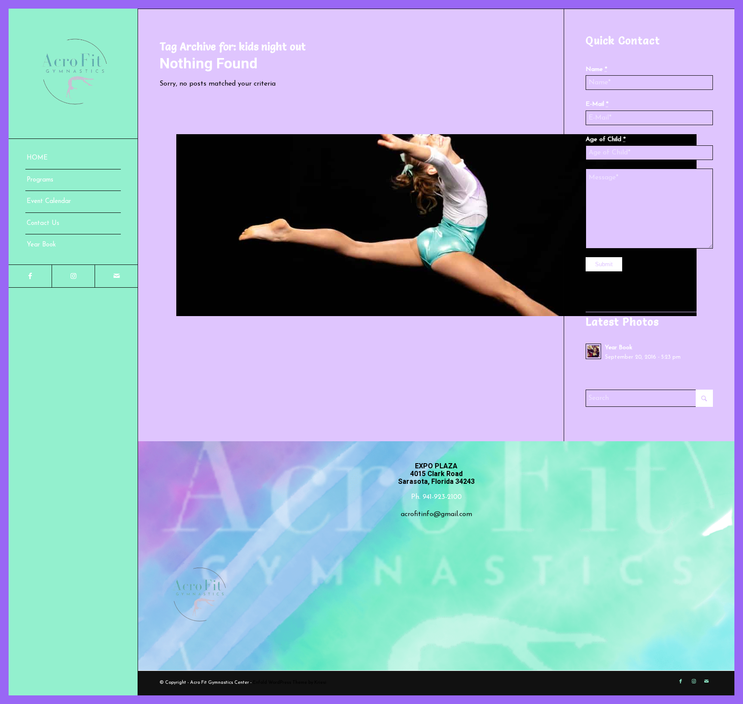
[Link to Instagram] (73, 276)
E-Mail (597, 104)
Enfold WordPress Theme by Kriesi (289, 682)
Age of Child (606, 139)
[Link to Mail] (116, 276)
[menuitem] (73, 158)
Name (596, 69)
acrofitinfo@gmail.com (436, 514)
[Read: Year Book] (593, 351)
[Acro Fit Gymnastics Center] (73, 73)
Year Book (618, 347)
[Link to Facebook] (30, 276)
